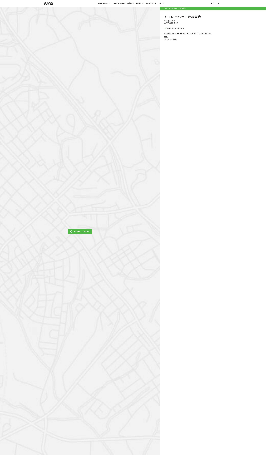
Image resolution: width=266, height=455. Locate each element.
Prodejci (150, 3)
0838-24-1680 (170, 39)
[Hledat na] (219, 3)
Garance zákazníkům (122, 3)
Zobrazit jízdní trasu (175, 28)
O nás (138, 3)
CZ (212, 3)
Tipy (160, 3)
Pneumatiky (103, 3)
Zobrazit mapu (82, 231)
